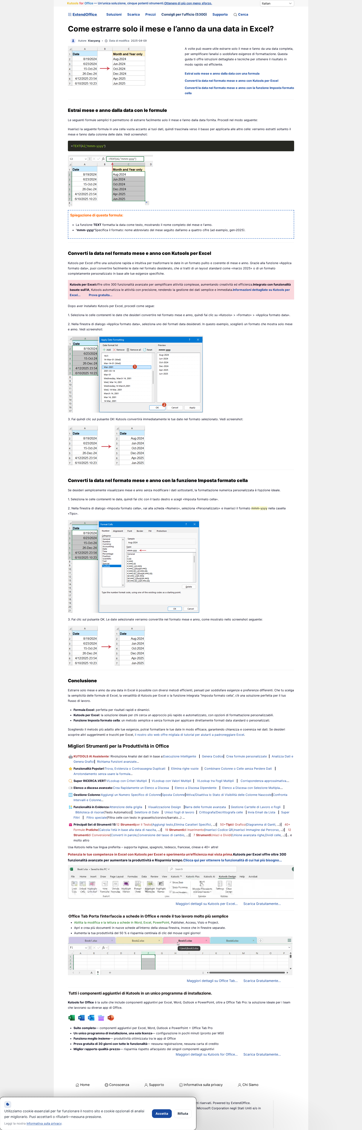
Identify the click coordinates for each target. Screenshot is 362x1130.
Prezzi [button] (150, 14)
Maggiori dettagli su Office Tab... (212, 981)
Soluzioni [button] (114, 14)
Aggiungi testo (162, 824)
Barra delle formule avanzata (205, 807)
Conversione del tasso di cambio (160, 835)
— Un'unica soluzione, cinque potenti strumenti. (139, 3)
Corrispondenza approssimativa (263, 781)
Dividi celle (273, 835)
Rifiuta (183, 1113)
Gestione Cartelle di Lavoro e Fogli (256, 807)
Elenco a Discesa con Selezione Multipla (251, 788)
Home (85, 1085)
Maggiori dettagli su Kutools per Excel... (207, 904)
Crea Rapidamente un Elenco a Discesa (141, 788)
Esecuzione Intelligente (179, 756)
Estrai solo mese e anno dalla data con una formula (222, 73)
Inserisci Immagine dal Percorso (256, 830)
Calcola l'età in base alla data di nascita (127, 830)
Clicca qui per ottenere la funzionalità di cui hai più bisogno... (232, 860)
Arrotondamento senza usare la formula (102, 774)
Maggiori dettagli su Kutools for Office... (207, 1054)
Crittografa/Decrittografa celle (221, 812)
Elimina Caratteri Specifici (192, 824)
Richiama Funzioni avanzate (117, 761)
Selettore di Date (146, 812)
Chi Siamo (250, 1085)
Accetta (162, 1113)
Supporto (220, 14)
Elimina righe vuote (185, 768)
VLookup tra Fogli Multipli (215, 781)
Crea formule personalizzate (246, 756)
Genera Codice (212, 756)
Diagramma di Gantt (261, 824)
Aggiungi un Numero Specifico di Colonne (131, 795)
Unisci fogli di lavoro (179, 812)
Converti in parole (124, 835)
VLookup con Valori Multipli (171, 781)
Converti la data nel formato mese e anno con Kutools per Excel (231, 81)
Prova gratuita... (100, 295)
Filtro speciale (97, 817)
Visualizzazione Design (164, 807)
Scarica (133, 14)
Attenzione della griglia (125, 807)
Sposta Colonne (173, 795)
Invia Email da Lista (261, 812)
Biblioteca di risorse (89, 812)
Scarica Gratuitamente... (262, 904)
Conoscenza (119, 1085)
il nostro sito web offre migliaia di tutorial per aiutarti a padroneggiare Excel (189, 735)
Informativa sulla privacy (203, 1085)
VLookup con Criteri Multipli (127, 781)
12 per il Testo (133, 824)
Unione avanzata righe (248, 835)
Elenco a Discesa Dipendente (195, 788)
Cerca (243, 14)
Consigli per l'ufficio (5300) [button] (184, 14)
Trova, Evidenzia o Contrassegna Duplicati (135, 768)
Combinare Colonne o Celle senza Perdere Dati (238, 768)
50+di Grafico (232, 824)
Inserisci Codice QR (219, 830)
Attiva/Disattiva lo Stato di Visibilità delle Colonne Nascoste (229, 795)
